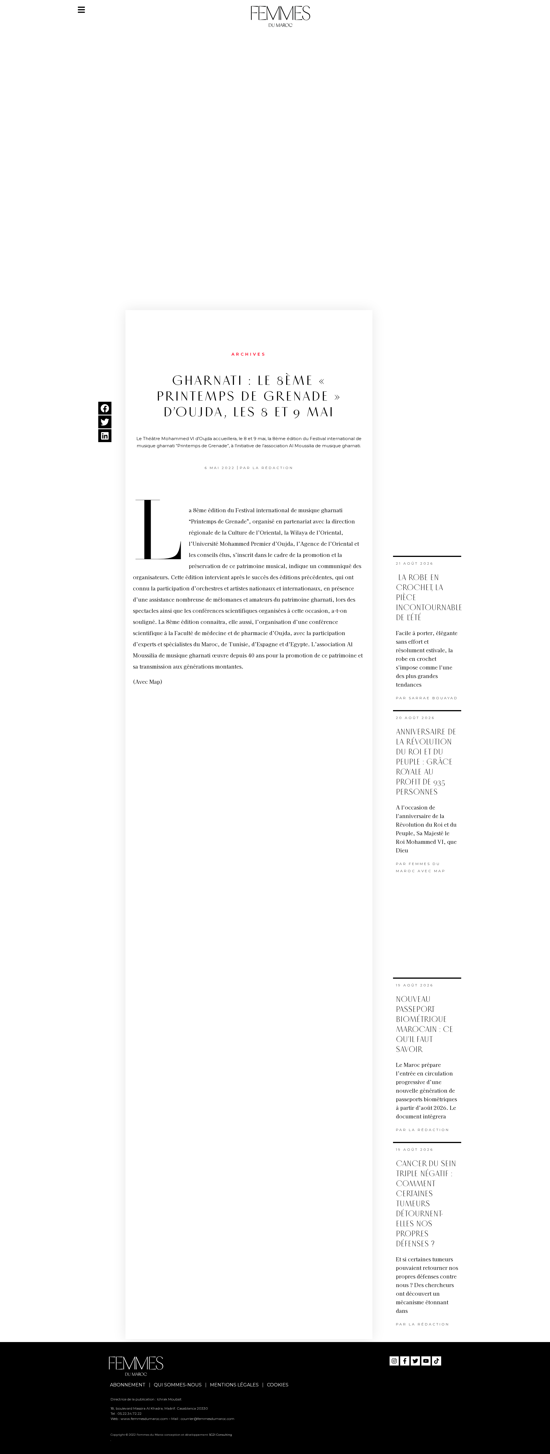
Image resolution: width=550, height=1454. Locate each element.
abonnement (128, 1385)
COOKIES (277, 1385)
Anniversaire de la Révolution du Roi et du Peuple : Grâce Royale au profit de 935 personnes (426, 762)
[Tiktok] (436, 1361)
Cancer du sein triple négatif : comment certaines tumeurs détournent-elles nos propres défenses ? (426, 1204)
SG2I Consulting (220, 1435)
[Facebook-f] (404, 1361)
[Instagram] (394, 1361)
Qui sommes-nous (178, 1385)
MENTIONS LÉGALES (234, 1385)
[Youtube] (426, 1361)
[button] (104, 408)
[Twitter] (415, 1361)
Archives (248, 354)
